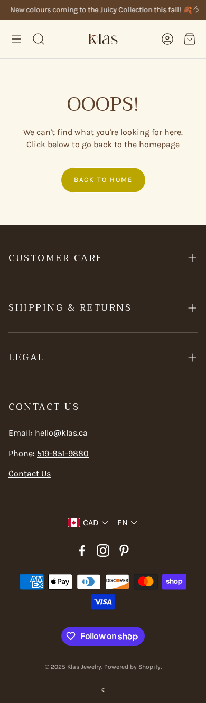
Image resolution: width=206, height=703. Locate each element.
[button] (16, 39)
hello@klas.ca (61, 433)
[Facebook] (82, 550)
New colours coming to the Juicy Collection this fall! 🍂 (99, 10)
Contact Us (29, 473)
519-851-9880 (63, 453)
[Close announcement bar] (195, 8)
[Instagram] (103, 550)
